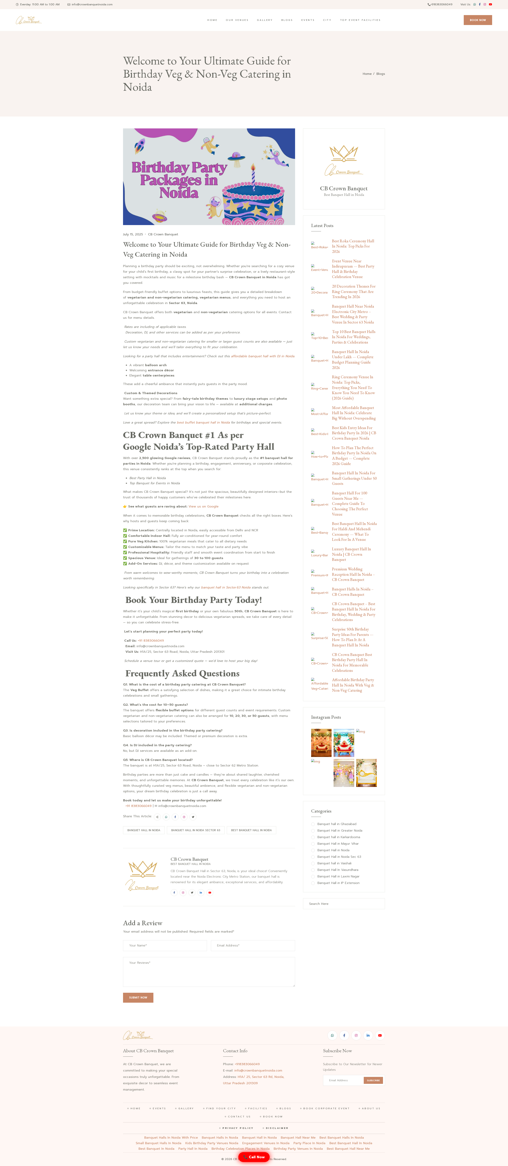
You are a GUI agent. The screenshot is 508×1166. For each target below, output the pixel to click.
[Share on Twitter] (193, 817)
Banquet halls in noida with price (171, 1137)
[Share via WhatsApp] (166, 817)
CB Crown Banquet (163, 234)
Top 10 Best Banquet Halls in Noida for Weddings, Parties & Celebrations (353, 337)
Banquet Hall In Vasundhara (338, 870)
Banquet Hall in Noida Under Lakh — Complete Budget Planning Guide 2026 (352, 359)
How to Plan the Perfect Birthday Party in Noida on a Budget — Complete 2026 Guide (354, 455)
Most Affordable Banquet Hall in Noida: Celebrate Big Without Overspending (354, 413)
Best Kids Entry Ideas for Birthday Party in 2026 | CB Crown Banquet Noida (354, 433)
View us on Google (202, 506)
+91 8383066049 (151, 640)
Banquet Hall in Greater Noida (340, 831)
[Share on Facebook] (175, 817)
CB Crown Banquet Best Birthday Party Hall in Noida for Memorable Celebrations (352, 662)
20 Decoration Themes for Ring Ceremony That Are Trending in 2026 (354, 291)
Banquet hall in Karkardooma (339, 837)
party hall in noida (193, 1148)
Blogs (287, 20)
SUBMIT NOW (138, 997)
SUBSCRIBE (373, 1080)
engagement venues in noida (266, 1143)
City (327, 20)
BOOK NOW (478, 20)
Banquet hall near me (298, 1137)
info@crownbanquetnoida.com (92, 4)
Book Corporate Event (326, 1108)
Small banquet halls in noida (158, 1143)
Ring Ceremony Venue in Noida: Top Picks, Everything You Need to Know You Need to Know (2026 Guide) (353, 387)
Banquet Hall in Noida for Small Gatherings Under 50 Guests (354, 478)
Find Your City (221, 1108)
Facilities (257, 1108)
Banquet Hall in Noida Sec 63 (339, 857)
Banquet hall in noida (259, 1137)
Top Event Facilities (360, 20)
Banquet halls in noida (220, 1137)
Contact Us (239, 1116)
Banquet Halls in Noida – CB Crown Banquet (353, 591)
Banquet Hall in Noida (143, 830)
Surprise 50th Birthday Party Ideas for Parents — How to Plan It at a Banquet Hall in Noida (352, 637)
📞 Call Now (254, 1157)
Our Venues (237, 20)
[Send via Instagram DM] (184, 817)
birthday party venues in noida (298, 1148)
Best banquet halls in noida (341, 1137)
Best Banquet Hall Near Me (348, 1148)
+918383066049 (441, 4)
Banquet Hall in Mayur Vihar (338, 844)
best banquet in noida (156, 1148)
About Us (371, 1108)
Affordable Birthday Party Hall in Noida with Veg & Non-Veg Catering (353, 685)
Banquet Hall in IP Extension (339, 883)
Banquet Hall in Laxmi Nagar (339, 876)
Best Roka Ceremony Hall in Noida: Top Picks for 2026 (353, 246)
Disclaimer (277, 1128)
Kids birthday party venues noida (211, 1143)
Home (212, 20)
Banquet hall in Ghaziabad (337, 824)
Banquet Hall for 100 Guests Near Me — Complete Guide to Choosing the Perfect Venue (350, 503)
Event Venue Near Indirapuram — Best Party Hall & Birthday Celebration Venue (353, 268)
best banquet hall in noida (350, 1143)
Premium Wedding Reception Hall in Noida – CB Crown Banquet (353, 574)
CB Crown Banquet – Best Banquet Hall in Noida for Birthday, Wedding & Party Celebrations (353, 611)
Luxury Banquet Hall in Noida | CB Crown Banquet (351, 554)
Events (308, 20)
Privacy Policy (238, 1128)
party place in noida (309, 1143)
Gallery (265, 20)
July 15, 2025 (133, 234)
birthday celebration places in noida (241, 1148)
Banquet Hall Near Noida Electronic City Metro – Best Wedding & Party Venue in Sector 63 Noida (353, 314)
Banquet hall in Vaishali (334, 863)
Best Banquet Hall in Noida (251, 830)
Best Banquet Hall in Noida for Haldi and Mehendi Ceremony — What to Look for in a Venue (354, 531)
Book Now (273, 1116)
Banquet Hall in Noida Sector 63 (195, 830)
